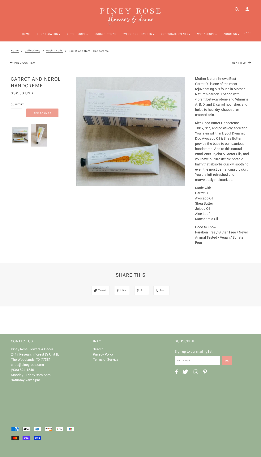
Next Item (239, 62)
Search (98, 349)
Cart (247, 32)
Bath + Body (54, 50)
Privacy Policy (103, 354)
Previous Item (24, 62)
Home (15, 50)
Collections (32, 50)
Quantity (16, 104)
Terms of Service (105, 359)
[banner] (130, 16)
